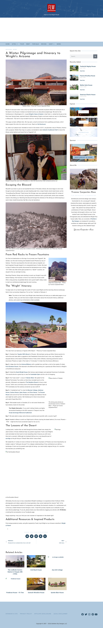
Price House (33, 392)
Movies (44, 44)
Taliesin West (30, 378)
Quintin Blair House (57, 592)
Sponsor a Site (12, 613)
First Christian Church (12, 366)
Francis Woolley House (87, 76)
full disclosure (41, 124)
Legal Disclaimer (60, 613)
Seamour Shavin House (87, 94)
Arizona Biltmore (26, 364)
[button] (27, 536)
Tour (22, 44)
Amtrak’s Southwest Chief (50, 130)
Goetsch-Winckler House (36, 592)
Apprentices (83, 132)
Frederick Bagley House (88, 66)
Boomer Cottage (32, 390)
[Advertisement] (51, 29)
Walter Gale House (86, 85)
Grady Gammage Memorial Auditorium (20, 412)
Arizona (9, 49)
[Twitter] (86, 614)
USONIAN (83, 112)
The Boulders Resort (32, 382)
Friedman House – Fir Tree (15, 592)
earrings (8, 438)
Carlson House (14, 392)
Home (8, 44)
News (59, 44)
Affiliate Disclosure (42, 613)
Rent (28, 44)
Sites (14, 44)
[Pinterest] (92, 614)
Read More (82, 71)
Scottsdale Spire (35, 374)
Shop (51, 44)
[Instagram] (89, 614)
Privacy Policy (26, 613)
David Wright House (22, 372)
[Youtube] (96, 614)
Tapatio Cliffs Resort (23, 354)
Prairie (84, 122)
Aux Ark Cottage (57, 570)
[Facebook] (82, 614)
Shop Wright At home (83, 157)
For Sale (35, 44)
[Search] (95, 56)
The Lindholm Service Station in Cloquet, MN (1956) (15, 572)
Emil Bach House (36, 570)
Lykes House (23, 392)
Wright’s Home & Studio (36, 114)
